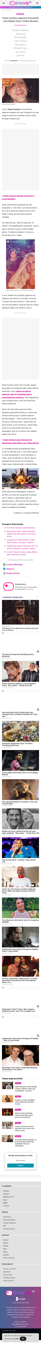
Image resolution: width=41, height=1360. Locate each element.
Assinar (20, 1165)
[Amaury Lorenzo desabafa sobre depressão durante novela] (7, 1098)
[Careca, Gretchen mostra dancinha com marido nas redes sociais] (7, 1125)
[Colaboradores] (6, 61)
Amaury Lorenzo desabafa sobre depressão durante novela (25, 1102)
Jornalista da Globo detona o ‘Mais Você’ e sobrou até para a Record (21, 541)
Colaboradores (14, 60)
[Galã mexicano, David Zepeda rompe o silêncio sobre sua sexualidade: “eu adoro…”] (7, 1085)
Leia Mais (16, 1338)
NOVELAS (5, 1212)
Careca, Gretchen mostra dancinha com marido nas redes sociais (24, 1128)
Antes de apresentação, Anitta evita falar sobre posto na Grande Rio (24, 1115)
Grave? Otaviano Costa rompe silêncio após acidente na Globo (22, 553)
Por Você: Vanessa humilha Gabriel (21, 528)
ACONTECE (5, 1235)
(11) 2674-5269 (20, 1326)
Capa (3, 10)
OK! (23, 1338)
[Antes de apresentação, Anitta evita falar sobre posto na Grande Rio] (7, 1112)
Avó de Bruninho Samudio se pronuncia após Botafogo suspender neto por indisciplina (25, 1143)
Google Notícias (12, 573)
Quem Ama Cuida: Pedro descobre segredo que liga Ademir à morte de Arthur (21, 533)
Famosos (8, 10)
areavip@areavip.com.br (20, 1324)
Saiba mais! (30, 589)
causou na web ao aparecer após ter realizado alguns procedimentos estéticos (17, 394)
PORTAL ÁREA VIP (7, 1264)
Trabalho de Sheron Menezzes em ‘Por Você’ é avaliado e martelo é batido (22, 547)
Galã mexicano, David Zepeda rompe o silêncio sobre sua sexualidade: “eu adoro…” (26, 1089)
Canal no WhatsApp (14, 564)
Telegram (10, 569)
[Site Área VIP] (20, 3)
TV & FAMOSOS (6, 1186)
